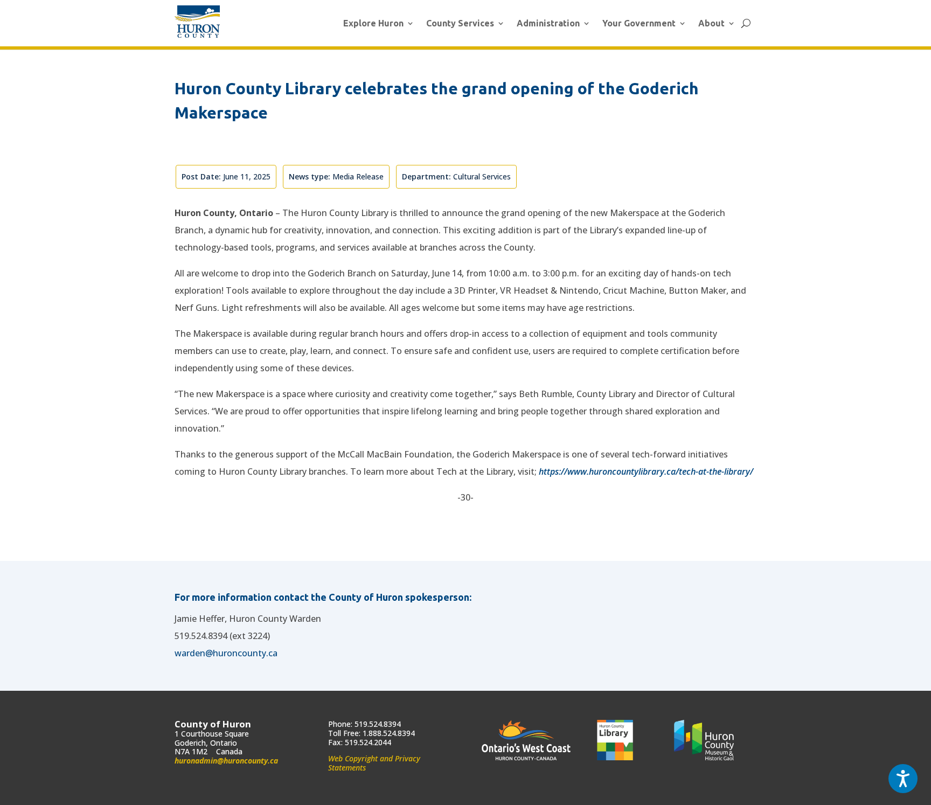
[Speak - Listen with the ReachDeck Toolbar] (903, 778)
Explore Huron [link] (373, 23)
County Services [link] (460, 23)
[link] (197, 21)
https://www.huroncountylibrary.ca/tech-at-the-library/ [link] (646, 471)
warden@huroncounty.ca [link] (226, 653)
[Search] (746, 23)
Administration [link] (548, 23)
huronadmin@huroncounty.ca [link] (226, 760)
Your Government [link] (639, 23)
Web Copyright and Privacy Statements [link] (374, 763)
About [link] (711, 23)
